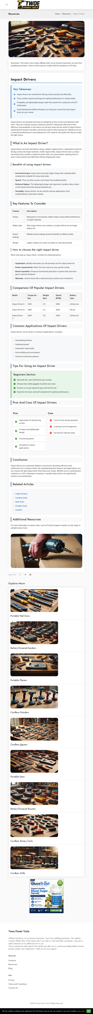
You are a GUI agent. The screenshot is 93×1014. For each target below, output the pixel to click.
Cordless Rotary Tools (21, 841)
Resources (66, 14)
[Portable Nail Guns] (34, 600)
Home (57, 14)
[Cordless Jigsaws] (34, 729)
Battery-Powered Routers (23, 808)
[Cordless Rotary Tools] (34, 825)
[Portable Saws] (34, 761)
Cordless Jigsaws (18, 744)
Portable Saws (21, 506)
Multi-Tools (19, 502)
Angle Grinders (21, 494)
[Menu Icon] (7, 4)
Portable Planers (18, 680)
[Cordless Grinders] (34, 697)
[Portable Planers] (34, 664)
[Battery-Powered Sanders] (34, 632)
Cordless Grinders (19, 712)
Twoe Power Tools (19, 931)
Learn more (81, 1011)
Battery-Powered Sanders (23, 648)
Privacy (11, 980)
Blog (10, 968)
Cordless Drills (21, 498)
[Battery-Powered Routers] (34, 793)
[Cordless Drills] (34, 857)
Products (12, 960)
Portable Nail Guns (20, 615)
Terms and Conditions (18, 984)
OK (89, 1011)
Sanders (18, 510)
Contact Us (13, 988)
